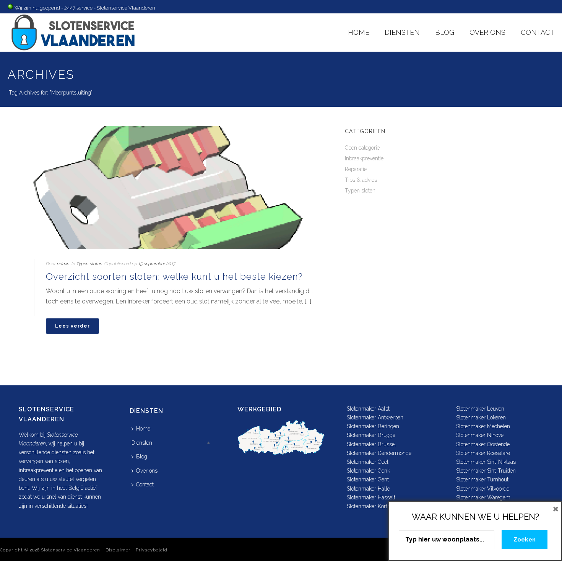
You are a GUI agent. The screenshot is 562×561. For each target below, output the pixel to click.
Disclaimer (118, 550)
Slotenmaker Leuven (480, 409)
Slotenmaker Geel (367, 462)
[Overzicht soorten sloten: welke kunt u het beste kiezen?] (169, 187)
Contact (537, 32)
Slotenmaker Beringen (373, 426)
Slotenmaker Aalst (368, 409)
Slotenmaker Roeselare (483, 453)
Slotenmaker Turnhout (482, 479)
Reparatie (356, 169)
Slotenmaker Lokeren (481, 417)
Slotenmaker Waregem (483, 497)
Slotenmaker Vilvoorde (482, 489)
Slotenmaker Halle (368, 489)
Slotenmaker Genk (368, 471)
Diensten (402, 32)
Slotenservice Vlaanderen (70, 550)
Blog (444, 32)
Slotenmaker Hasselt (371, 497)
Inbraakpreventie (364, 158)
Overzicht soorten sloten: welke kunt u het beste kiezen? (174, 276)
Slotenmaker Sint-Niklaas (486, 462)
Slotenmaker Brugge (371, 435)
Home (358, 32)
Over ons (487, 32)
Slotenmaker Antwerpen (375, 417)
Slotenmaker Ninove (480, 435)
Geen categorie (362, 148)
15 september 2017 (156, 263)
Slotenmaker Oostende (483, 444)
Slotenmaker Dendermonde (379, 453)
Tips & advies (361, 180)
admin (63, 263)
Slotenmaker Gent (368, 479)
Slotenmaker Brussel (371, 444)
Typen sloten (89, 263)
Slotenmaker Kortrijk (370, 506)
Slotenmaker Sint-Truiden (486, 471)
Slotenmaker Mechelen (483, 426)
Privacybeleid (151, 550)
